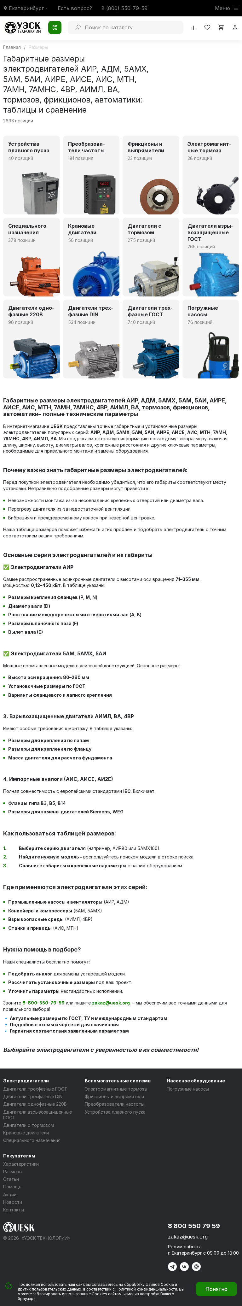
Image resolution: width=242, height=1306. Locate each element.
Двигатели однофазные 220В (35, 1104)
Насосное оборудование (196, 1080)
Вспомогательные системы (118, 1080)
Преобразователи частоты (114, 1104)
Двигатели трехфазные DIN (32, 1096)
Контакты (13, 1209)
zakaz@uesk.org (188, 1236)
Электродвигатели (26, 1080)
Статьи (11, 1179)
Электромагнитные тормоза (116, 1089)
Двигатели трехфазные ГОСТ (35, 1089)
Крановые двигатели (26, 1132)
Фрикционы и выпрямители (114, 1096)
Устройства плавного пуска (115, 1112)
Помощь (12, 1186)
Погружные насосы (188, 1089)
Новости (12, 1202)
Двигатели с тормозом (28, 1125)
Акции (9, 1194)
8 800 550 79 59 (194, 1226)
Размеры (12, 1171)
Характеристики (21, 1164)
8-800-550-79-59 (43, 1002)
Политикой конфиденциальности (146, 1289)
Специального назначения (31, 1140)
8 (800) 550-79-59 (124, 8)
